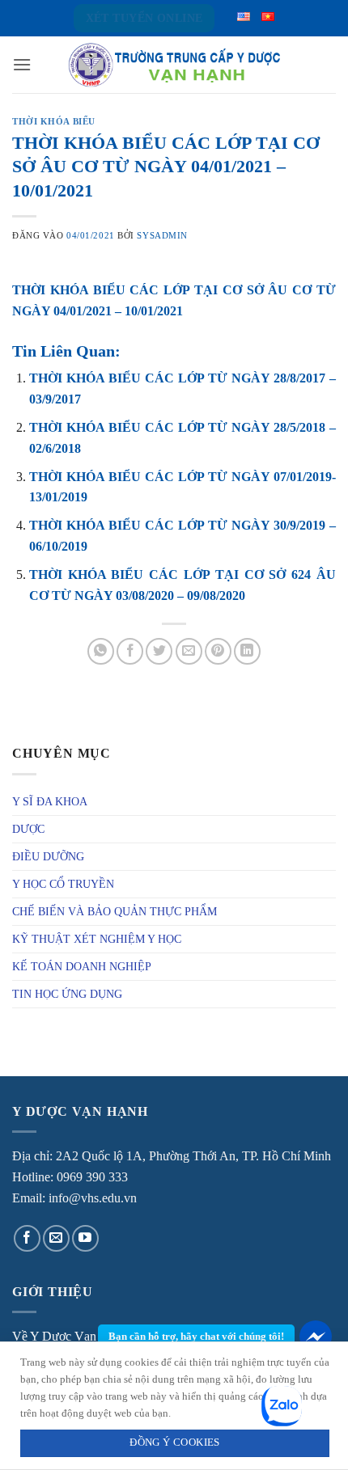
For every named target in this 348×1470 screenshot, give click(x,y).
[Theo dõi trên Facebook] (27, 1238)
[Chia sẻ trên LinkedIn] (247, 651)
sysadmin (162, 235)
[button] (22, 64)
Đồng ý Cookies (174, 1442)
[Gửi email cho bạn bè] (189, 651)
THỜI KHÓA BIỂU (53, 121)
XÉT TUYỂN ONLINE (144, 18)
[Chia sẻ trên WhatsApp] (100, 651)
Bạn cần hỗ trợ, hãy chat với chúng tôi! (196, 1336)
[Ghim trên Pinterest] (218, 651)
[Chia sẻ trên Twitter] (159, 651)
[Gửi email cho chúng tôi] (56, 1238)
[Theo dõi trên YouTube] (85, 1238)
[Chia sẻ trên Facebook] (130, 651)
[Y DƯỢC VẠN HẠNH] (174, 65)
